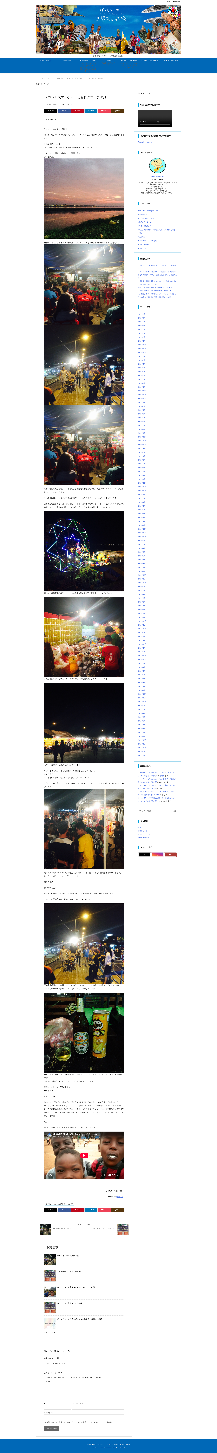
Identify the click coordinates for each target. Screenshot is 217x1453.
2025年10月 (142, 352)
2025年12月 (142, 345)
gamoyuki (119, 1197)
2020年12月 (142, 575)
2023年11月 (142, 441)
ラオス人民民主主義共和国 (95, 78)
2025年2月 (142, 383)
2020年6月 (142, 598)
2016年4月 (142, 725)
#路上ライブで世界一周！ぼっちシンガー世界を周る (64, 78)
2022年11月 (142, 487)
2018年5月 (142, 648)
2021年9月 (142, 540)
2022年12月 (142, 483)
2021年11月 (142, 533)
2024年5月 (142, 418)
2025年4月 (142, 375)
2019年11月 (142, 625)
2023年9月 (142, 448)
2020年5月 (142, 602)
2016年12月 (142, 694)
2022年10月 (142, 491)
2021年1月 (142, 571)
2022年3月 (142, 517)
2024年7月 (142, 410)
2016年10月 (142, 702)
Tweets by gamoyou (145, 142)
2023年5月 (142, 464)
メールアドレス (78, 1403)
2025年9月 (142, 356)
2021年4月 (142, 560)
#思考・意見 (144, 226)
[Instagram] (157, 855)
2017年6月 (142, 671)
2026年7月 (142, 318)
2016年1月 (142, 736)
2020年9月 (142, 586)
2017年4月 (142, 679)
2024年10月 (142, 398)
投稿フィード (142, 831)
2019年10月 (142, 629)
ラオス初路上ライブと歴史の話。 (70, 1271)
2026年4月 (142, 329)
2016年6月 (142, 717)
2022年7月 (142, 502)
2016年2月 (142, 732)
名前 (46, 1403)
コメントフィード (144, 834)
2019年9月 (142, 633)
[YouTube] (170, 855)
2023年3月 (142, 471)
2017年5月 (142, 675)
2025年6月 (142, 368)
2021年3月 (142, 563)
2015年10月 (142, 748)
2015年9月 (142, 752)
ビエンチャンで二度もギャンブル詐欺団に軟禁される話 (79, 1319)
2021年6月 (142, 552)
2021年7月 (142, 548)
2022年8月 (142, 498)
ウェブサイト (49, 1413)
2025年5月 (142, 372)
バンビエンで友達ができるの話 (69, 1303)
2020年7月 (142, 594)
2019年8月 (142, 636)
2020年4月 (142, 606)
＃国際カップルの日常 (147, 241)
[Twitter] (144, 855)
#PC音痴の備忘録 (146, 218)
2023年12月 (142, 437)
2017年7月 (142, 667)
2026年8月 (142, 314)
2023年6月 (142, 460)
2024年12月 (142, 391)
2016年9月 (142, 705)
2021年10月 (142, 537)
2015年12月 (142, 740)
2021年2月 (142, 567)
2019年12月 (142, 621)
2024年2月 (142, 429)
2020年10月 (142, 583)
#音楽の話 (143, 237)
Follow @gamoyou (157, 176)
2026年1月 (142, 341)
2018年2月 (142, 652)
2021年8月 (142, 544)
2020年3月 (142, 610)
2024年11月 (142, 395)
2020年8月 (142, 590)
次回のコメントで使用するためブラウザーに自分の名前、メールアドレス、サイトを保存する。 (80, 1422)
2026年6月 (142, 322)
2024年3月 (142, 425)
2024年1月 (142, 433)
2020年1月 (142, 617)
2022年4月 (142, 514)
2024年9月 (142, 402)
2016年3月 (142, 728)
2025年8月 (142, 360)
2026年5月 (142, 326)
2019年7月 (142, 640)
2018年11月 (142, 644)
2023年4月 (142, 468)
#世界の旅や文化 (146, 222)
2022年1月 (142, 525)
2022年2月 (142, 521)
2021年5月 (142, 556)
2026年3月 (142, 333)
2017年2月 (142, 686)
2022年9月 (142, 494)
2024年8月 (142, 406)
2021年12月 (142, 529)
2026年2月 (142, 337)
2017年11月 (142, 659)
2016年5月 (142, 721)
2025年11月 (142, 349)
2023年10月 (142, 445)
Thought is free (120, 1447)
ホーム (41, 78)
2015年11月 (142, 744)
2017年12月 (142, 656)
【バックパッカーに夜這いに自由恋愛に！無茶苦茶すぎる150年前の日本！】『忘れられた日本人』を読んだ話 (157, 275)
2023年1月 (142, 479)
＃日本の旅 (143, 244)
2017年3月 (142, 682)
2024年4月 (142, 421)
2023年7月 (142, 456)
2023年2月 (142, 475)
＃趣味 (142, 248)
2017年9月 (142, 663)
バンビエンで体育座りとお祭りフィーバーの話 (76, 1287)
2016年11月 (142, 698)
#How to (143, 214)
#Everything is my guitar (148, 211)
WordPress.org (143, 837)
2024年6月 (142, 414)
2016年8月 (142, 709)
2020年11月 (142, 579)
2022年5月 (142, 510)
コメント (47, 1381)
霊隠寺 (162, 776)
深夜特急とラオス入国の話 (68, 1255)
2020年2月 (142, 613)
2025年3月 (142, 379)
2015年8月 (142, 755)
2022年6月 (142, 506)
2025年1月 (142, 387)
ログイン (141, 828)
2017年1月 (142, 690)
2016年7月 (142, 713)
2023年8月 (142, 452)
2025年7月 (142, 364)
